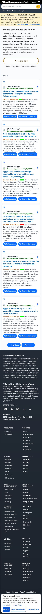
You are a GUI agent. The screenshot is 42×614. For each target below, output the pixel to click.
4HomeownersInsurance (11, 531)
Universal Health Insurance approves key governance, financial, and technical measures (21, 263)
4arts (6, 492)
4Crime (25, 447)
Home (8, 592)
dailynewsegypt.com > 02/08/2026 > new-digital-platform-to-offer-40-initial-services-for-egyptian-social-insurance (21, 131)
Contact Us (8, 434)
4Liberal (25, 580)
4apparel (26, 551)
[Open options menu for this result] (37, 87)
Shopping (22, 11)
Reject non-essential (18, 609)
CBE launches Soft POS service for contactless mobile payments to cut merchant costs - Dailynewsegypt (18, 219)
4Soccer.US (8, 469)
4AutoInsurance (9, 511)
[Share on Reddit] (29, 409)
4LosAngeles (27, 513)
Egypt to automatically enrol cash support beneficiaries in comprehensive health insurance (20, 311)
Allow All (6, 609)
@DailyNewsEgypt (13, 86)
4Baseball (7, 462)
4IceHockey (8, 475)
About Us (7, 431)
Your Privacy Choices (28, 592)
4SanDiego (26, 519)
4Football (7, 459)
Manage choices (33, 609)
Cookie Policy (7, 605)
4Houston (26, 525)
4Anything (26, 440)
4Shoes (25, 548)
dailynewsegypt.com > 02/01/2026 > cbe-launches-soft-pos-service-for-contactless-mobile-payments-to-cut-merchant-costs (21, 214)
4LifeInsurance (9, 517)
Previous (15, 345)
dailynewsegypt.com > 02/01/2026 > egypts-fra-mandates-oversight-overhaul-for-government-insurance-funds (21, 169)
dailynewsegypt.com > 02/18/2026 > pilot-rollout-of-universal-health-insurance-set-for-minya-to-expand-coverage (21, 88)
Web (8, 11)
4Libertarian (27, 574)
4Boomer (26, 462)
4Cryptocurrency (10, 523)
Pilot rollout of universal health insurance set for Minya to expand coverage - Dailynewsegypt (20, 93)
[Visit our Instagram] (17, 409)
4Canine (26, 469)
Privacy (15, 592)
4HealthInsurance (10, 514)
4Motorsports (9, 478)
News (14, 11)
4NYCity (25, 510)
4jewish (7, 549)
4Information (27, 495)
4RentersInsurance (10, 520)
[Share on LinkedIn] (23, 409)
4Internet (26, 492)
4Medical (7, 568)
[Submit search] (38, 6)
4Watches (26, 557)
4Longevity (8, 574)
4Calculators (27, 437)
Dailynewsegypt (12, 256)
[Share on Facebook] (5, 409)
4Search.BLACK (28, 443)
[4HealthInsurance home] (11, 2)
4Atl (24, 528)
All (3, 11)
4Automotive (27, 450)
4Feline (25, 472)
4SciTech (26, 489)
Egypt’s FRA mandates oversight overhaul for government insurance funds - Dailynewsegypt (18, 174)
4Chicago (26, 516)
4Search (25, 431)
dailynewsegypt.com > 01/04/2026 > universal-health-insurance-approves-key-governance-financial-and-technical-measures (21, 258)
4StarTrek (7, 498)
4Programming (28, 502)
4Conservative (28, 434)
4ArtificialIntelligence (30, 498)
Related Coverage (28, 116)
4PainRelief (8, 571)
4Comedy (7, 502)
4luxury (25, 554)
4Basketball (8, 465)
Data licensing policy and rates (28, 24)
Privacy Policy (17, 605)
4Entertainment (9, 489)
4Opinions (26, 577)
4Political (26, 568)
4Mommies (26, 459)
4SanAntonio (27, 522)
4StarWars (7, 495)
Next (27, 345)
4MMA (6, 472)
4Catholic (7, 546)
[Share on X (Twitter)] (11, 409)
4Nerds (25, 465)
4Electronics (27, 544)
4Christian (7, 543)
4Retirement (8, 526)
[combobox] (19, 6)
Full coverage (11, 116)
